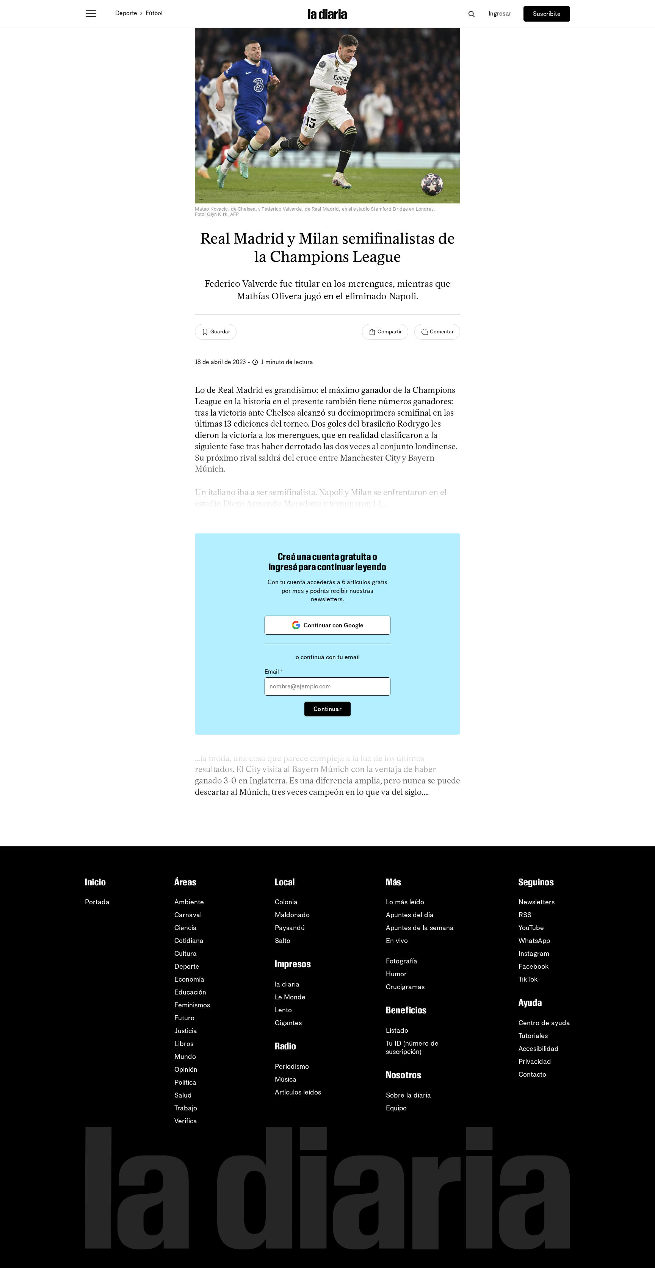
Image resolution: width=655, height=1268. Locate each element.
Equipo (396, 1108)
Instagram (534, 953)
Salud (183, 1095)
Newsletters (537, 902)
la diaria (287, 984)
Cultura (185, 953)
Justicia (185, 1031)
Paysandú (290, 928)
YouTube (531, 928)
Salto (282, 941)
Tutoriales (533, 1036)
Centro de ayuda (544, 1023)
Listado (397, 1030)
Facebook (534, 966)
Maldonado (292, 915)
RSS (525, 915)
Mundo (185, 1056)
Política (185, 1082)
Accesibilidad (539, 1048)
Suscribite (547, 13)
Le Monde (290, 997)
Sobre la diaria (408, 1095)
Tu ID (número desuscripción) (412, 1047)
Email (274, 671)
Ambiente (189, 902)
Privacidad (535, 1061)
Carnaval (188, 915)
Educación (190, 992)
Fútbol (154, 13)
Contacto (532, 1074)
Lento (283, 1010)
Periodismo (292, 1066)
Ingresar (500, 13)
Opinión (185, 1069)
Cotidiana (189, 941)
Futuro (184, 1018)
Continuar (327, 709)
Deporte (126, 13)
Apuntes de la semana (420, 928)
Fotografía (401, 961)
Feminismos (192, 1005)
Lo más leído (405, 902)
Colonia (286, 902)
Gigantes (288, 1023)
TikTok (528, 979)
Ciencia (185, 928)
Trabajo (185, 1108)
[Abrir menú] (91, 14)
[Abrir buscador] (471, 13)
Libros (183, 1044)
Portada (97, 902)
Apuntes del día (410, 915)
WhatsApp (534, 941)
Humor (396, 974)
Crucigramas (405, 987)
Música (285, 1079)
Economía (189, 979)
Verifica (185, 1121)
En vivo (397, 941)
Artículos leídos (298, 1092)
